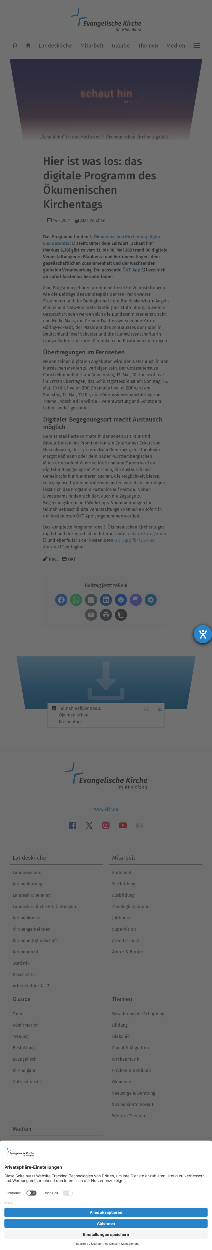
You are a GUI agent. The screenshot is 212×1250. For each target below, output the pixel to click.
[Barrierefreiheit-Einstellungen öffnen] (203, 634)
